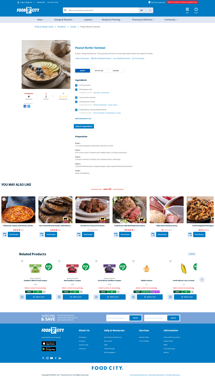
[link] (88, 19)
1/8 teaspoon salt (85, 89)
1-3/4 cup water (84, 85)
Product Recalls (109, 349)
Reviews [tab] (116, 71)
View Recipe (14, 234)
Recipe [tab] (82, 71)
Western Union (144, 337)
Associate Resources (157, 375)
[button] (146, 10)
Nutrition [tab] (99, 71)
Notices (166, 352)
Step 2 (77, 150)
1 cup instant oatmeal (87, 97)
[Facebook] (55, 358)
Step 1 (77, 143)
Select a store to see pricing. (35, 288)
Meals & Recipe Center (44, 26)
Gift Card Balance (109, 352)
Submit (135, 318)
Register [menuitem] (29, 2)
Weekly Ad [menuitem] (41, 2)
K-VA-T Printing (144, 341)
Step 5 (77, 170)
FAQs (106, 345)
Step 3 (77, 157)
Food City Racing (169, 349)
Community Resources (138, 375)
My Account (108, 341)
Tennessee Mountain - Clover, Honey (105, 105)
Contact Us (82, 349)
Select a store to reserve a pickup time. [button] (182, 2)
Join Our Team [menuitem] (52, 2)
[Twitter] (43, 358)
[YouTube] (51, 358)
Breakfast (62, 26)
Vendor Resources (173, 375)
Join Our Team (83, 345)
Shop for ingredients (83, 126)
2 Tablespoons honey (87, 101)
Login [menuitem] (22, 2)
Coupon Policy (168, 341)
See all (192, 254)
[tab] (40, 19)
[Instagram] (47, 358)
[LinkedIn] (60, 358)
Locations (82, 341)
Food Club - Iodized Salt (101, 93)
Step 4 (77, 164)
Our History (82, 337)
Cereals (73, 26)
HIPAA (165, 345)
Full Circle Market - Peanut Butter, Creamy (107, 113)
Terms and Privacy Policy (172, 337)
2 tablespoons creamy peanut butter (93, 109)
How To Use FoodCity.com (112, 337)
